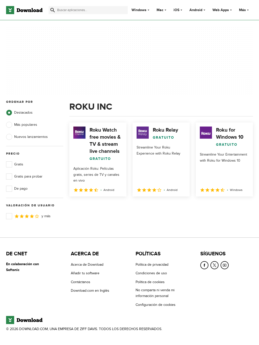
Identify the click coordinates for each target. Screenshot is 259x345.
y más (46, 216)
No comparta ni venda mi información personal (155, 293)
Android (195, 10)
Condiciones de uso (151, 273)
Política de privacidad (152, 264)
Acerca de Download (87, 264)
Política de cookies (150, 282)
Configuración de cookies (156, 305)
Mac (160, 10)
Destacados (23, 112)
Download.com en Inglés (90, 290)
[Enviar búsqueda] (53, 10)
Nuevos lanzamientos (31, 137)
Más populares (25, 124)
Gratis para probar (28, 176)
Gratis (18, 164)
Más (242, 10)
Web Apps (220, 10)
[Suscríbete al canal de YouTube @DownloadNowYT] (225, 265)
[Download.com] (24, 10)
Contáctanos (80, 282)
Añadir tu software (85, 273)
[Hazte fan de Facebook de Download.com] (204, 265)
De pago (21, 188)
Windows (139, 10)
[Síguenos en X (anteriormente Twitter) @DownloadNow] (214, 265)
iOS (176, 10)
